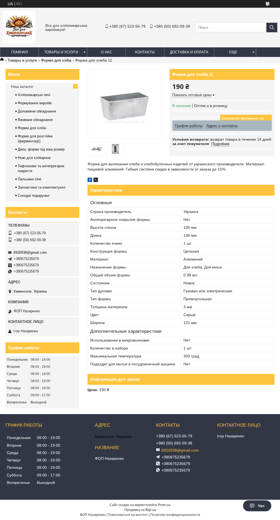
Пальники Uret (29, 179)
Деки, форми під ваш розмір (41, 149)
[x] (96, 180)
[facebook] (90, 180)
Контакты (145, 52)
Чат (261, 506)
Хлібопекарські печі (34, 95)
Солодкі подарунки (33, 195)
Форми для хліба (56, 60)
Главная (19, 52)
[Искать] (271, 27)
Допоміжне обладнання (37, 111)
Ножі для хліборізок (34, 158)
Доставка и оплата (189, 52)
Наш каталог (22, 86)
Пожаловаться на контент (127, 515)
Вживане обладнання (35, 120)
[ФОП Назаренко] (19, 42)
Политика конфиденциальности (175, 515)
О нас (106, 52)
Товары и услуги (61, 52)
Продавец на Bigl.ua (140, 510)
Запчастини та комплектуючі (41, 187)
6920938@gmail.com (30, 252)
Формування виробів (35, 103)
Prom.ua (164, 505)
